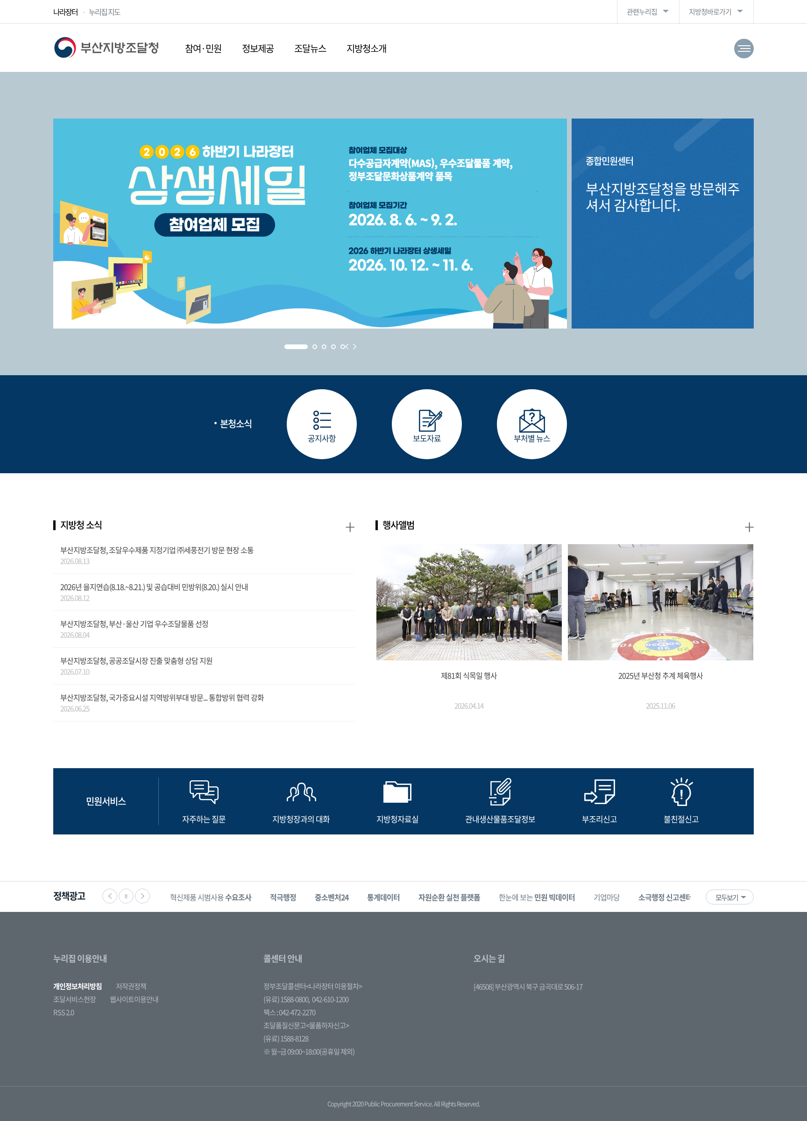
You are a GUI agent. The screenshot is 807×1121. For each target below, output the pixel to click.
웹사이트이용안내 (134, 999)
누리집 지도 (104, 11)
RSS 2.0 (63, 1012)
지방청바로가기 (710, 12)
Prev (346, 346)
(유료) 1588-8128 (285, 1038)
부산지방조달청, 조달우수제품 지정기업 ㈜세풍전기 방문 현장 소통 (157, 549)
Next (354, 346)
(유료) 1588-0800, (286, 999)
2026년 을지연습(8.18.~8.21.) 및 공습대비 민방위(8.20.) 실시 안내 (154, 586)
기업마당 (607, 897)
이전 (109, 896)
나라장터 (65, 11)
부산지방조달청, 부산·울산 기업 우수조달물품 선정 (134, 623)
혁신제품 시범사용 (210, 897)
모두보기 (726, 897)
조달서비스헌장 (74, 999)
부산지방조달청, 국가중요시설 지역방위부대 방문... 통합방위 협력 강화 (162, 697)
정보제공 (258, 48)
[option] (211, 897)
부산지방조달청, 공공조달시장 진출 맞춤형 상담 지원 (136, 660)
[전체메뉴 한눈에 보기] (744, 48)
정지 (126, 896)
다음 (142, 896)
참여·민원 (203, 48)
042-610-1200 (330, 999)
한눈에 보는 (537, 897)
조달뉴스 (310, 48)
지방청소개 (366, 48)
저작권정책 (131, 986)
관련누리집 (642, 12)
